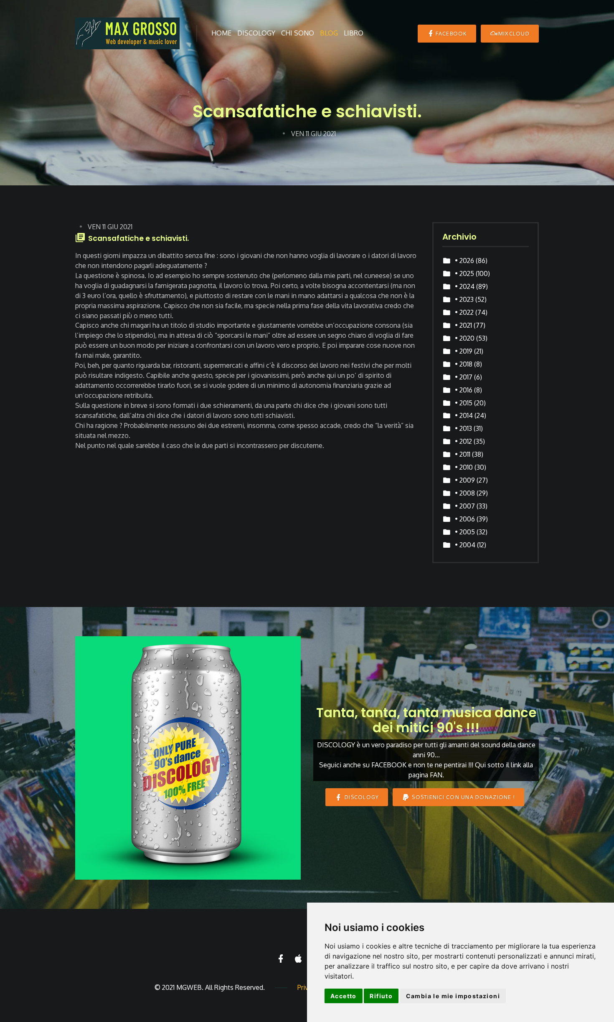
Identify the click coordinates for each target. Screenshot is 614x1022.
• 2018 (463, 364)
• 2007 (465, 506)
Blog (329, 33)
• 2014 (464, 415)
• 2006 (465, 519)
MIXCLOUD (514, 33)
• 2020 (464, 338)
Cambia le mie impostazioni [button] (453, 995)
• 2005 (465, 532)
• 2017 (463, 377)
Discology (256, 33)
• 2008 (465, 493)
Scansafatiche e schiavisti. (138, 238)
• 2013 (463, 428)
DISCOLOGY (361, 797)
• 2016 (463, 390)
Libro (353, 33)
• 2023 (464, 299)
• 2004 (465, 545)
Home (221, 33)
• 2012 (463, 441)
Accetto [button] (343, 995)
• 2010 (464, 467)
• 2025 (464, 273)
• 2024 (464, 286)
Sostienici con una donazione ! (462, 797)
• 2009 (465, 480)
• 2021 (463, 325)
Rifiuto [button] (381, 995)
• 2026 (464, 260)
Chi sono (297, 33)
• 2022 (464, 312)
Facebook (451, 33)
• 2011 (462, 454)
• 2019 (463, 351)
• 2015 (463, 403)
